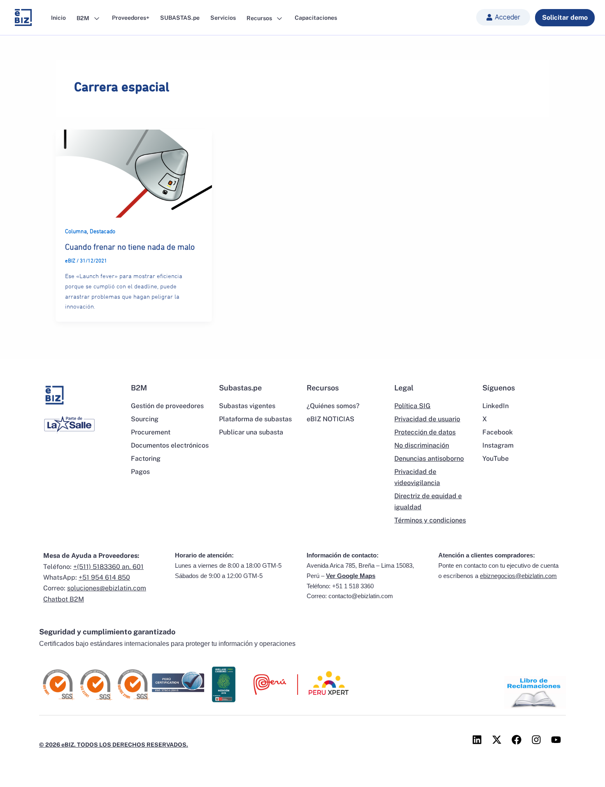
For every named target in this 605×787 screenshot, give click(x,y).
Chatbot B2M (63, 599)
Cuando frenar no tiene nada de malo (130, 247)
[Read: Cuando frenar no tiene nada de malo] (134, 173)
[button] (503, 17)
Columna (76, 231)
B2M (84, 17)
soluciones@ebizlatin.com (106, 588)
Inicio (58, 17)
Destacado (102, 231)
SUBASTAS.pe (180, 17)
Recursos (260, 17)
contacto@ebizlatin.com (360, 595)
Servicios (223, 17)
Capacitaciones (316, 17)
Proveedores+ (130, 17)
